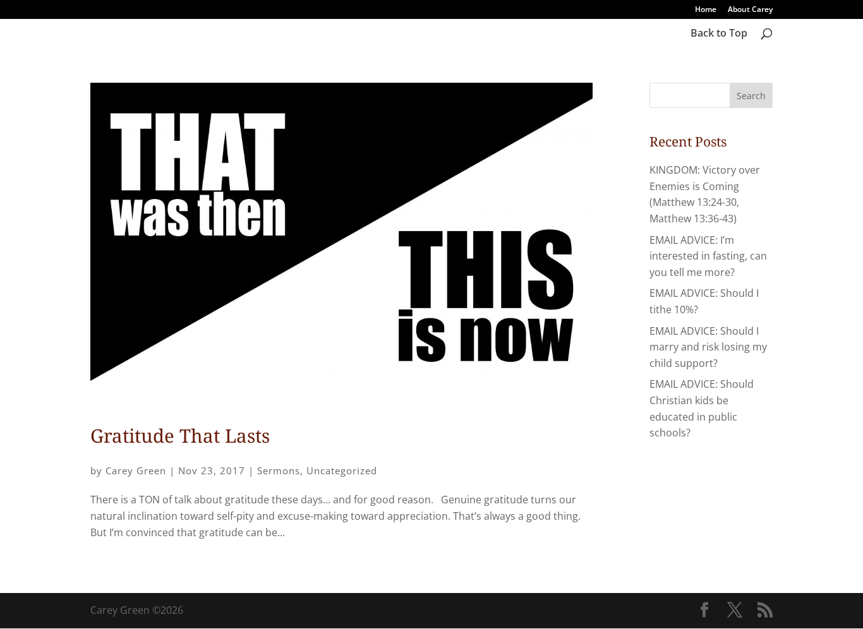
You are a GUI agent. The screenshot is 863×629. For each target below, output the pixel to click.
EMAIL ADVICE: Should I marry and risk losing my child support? (708, 347)
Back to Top (719, 34)
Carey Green (136, 470)
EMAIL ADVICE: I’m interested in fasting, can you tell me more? (708, 256)
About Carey (750, 10)
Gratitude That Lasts (180, 435)
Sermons (278, 470)
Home (705, 10)
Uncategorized (341, 470)
